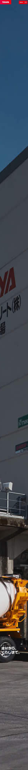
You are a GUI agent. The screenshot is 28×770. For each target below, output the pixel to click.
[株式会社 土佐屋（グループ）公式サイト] (5, 2)
